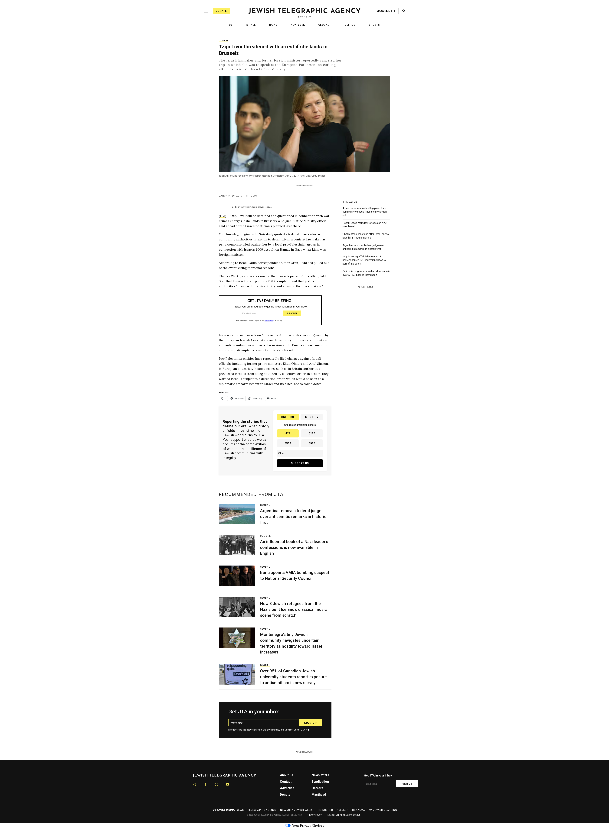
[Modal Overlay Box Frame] (304, 414)
